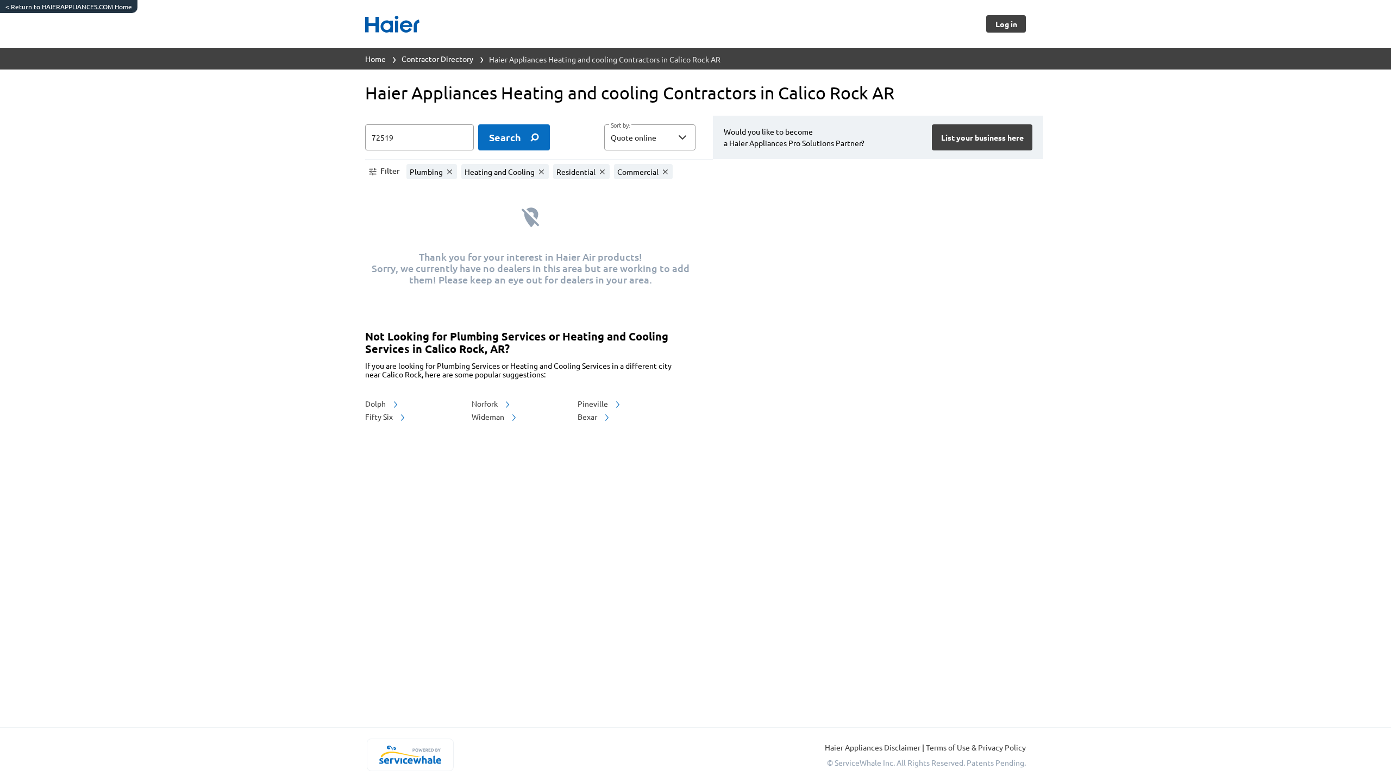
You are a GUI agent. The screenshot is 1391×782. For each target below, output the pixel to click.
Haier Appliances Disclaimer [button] (873, 747)
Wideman (489, 416)
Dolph (376, 403)
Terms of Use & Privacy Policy (976, 747)
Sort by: (620, 125)
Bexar (588, 416)
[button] (650, 137)
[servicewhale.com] (410, 755)
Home (375, 59)
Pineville (594, 403)
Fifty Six (379, 416)
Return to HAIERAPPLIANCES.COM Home (68, 6)
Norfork (485, 403)
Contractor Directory (437, 59)
